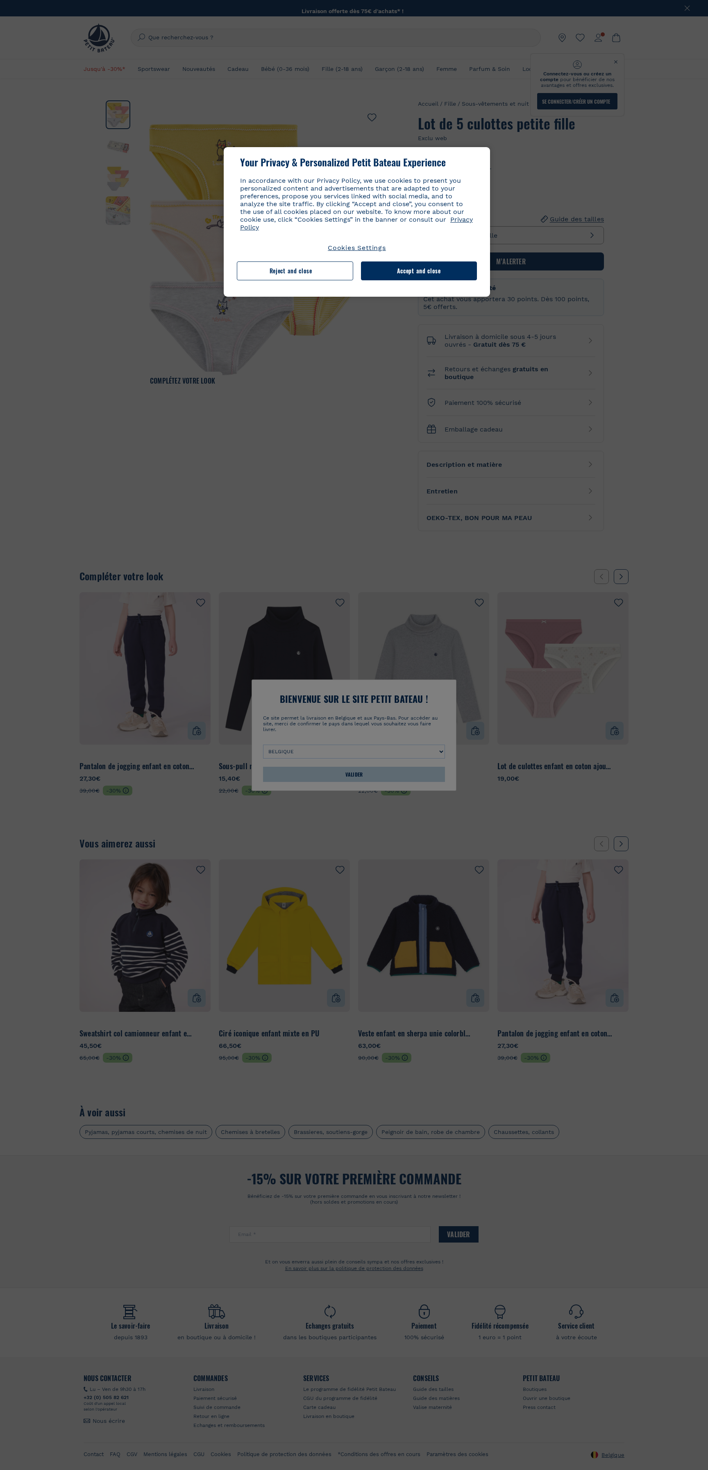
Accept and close (419, 270)
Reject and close (291, 270)
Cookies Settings (357, 248)
